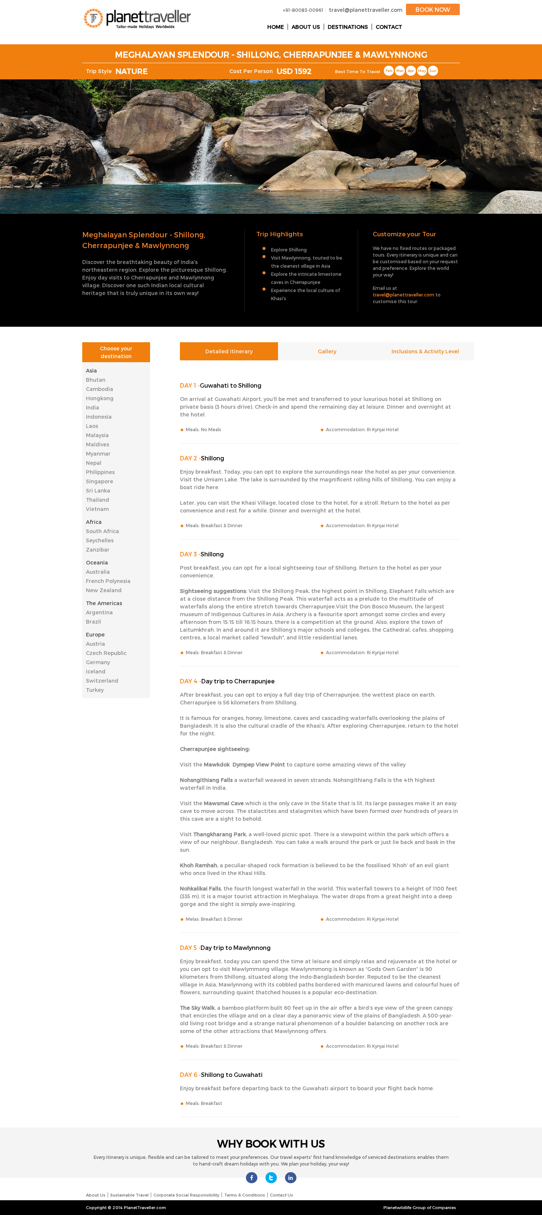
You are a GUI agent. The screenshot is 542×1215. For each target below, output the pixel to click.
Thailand (97, 500)
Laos (92, 426)
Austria (95, 644)
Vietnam (97, 509)
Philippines (100, 472)
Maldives (97, 444)
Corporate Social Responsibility (186, 1194)
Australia (98, 572)
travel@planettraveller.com (365, 10)
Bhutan (95, 380)
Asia (91, 370)
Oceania (97, 562)
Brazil (93, 621)
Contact (389, 27)
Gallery (327, 351)
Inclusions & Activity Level (425, 351)
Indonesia (99, 416)
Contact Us (281, 1194)
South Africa (102, 531)
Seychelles (100, 540)
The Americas (104, 603)
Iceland (95, 671)
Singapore (99, 481)
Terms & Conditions (244, 1194)
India (92, 407)
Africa (94, 522)
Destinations (348, 27)
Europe (95, 634)
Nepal (93, 463)
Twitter (271, 1177)
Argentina (99, 612)
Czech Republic (106, 653)
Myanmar (98, 453)
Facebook (251, 1177)
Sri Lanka (98, 490)
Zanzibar (98, 549)
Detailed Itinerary (229, 351)
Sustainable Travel (129, 1194)
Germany (98, 662)
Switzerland (102, 680)
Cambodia (99, 389)
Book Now (433, 9)
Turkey (95, 690)
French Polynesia (108, 581)
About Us (306, 27)
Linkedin (290, 1177)
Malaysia (97, 435)
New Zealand (104, 590)
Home (275, 27)
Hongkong (100, 398)
